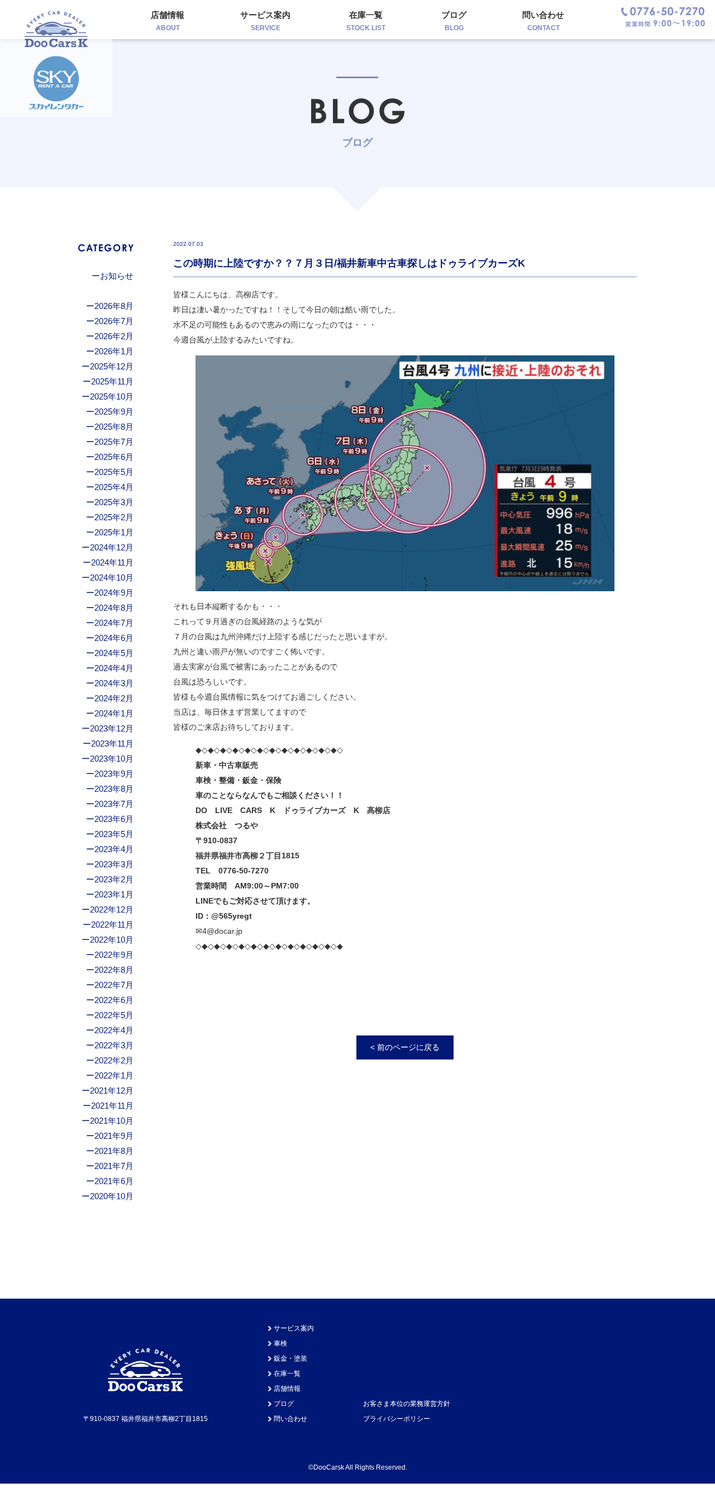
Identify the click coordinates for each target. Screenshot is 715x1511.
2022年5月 (114, 1015)
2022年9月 (114, 954)
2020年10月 (112, 1196)
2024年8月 (114, 607)
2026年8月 (114, 306)
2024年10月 (112, 577)
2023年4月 (114, 849)
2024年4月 (114, 668)
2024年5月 (114, 653)
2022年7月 (114, 985)
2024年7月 (114, 623)
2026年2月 (114, 336)
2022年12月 (112, 909)
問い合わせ (543, 21)
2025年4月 (114, 487)
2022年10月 (112, 939)
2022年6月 (114, 1000)
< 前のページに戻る (405, 1047)
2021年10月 (112, 1120)
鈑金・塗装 (290, 1358)
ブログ (453, 21)
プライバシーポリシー (396, 1419)
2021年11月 (112, 1105)
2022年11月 (112, 924)
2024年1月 (114, 713)
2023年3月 (114, 864)
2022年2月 (114, 1060)
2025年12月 (112, 366)
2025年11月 (112, 381)
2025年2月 (114, 517)
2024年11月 (112, 562)
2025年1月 (114, 532)
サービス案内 (265, 21)
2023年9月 (114, 773)
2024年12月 (112, 547)
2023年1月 (114, 894)
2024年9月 (114, 592)
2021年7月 (114, 1166)
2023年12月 (112, 728)
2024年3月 (114, 683)
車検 (280, 1343)
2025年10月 (112, 396)
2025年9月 (114, 411)
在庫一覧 (365, 21)
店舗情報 (167, 21)
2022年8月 (114, 970)
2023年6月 (114, 819)
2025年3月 (114, 502)
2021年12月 (112, 1090)
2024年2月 (114, 698)
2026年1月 (114, 351)
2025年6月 (114, 457)
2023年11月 (112, 743)
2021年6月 (114, 1181)
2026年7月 (114, 321)
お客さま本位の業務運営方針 (406, 1404)
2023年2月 (114, 879)
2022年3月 (114, 1045)
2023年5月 (114, 834)
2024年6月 (114, 638)
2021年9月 (114, 1136)
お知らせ (117, 276)
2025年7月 (114, 441)
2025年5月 (114, 472)
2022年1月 (114, 1075)
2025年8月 (114, 426)
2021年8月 (114, 1151)
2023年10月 (112, 758)
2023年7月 (114, 804)
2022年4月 (114, 1030)
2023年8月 (114, 788)
